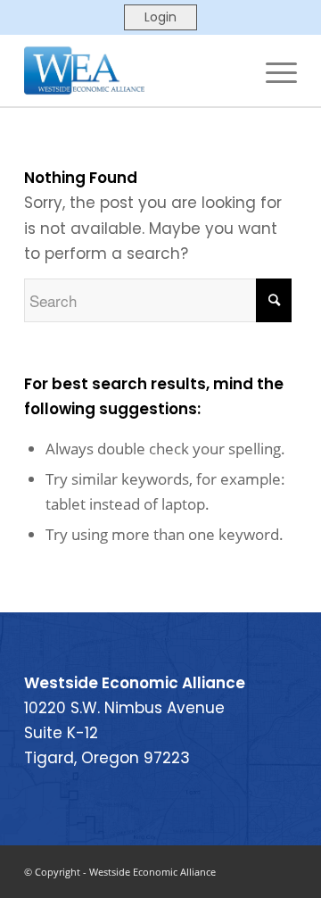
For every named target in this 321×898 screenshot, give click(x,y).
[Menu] (272, 70)
